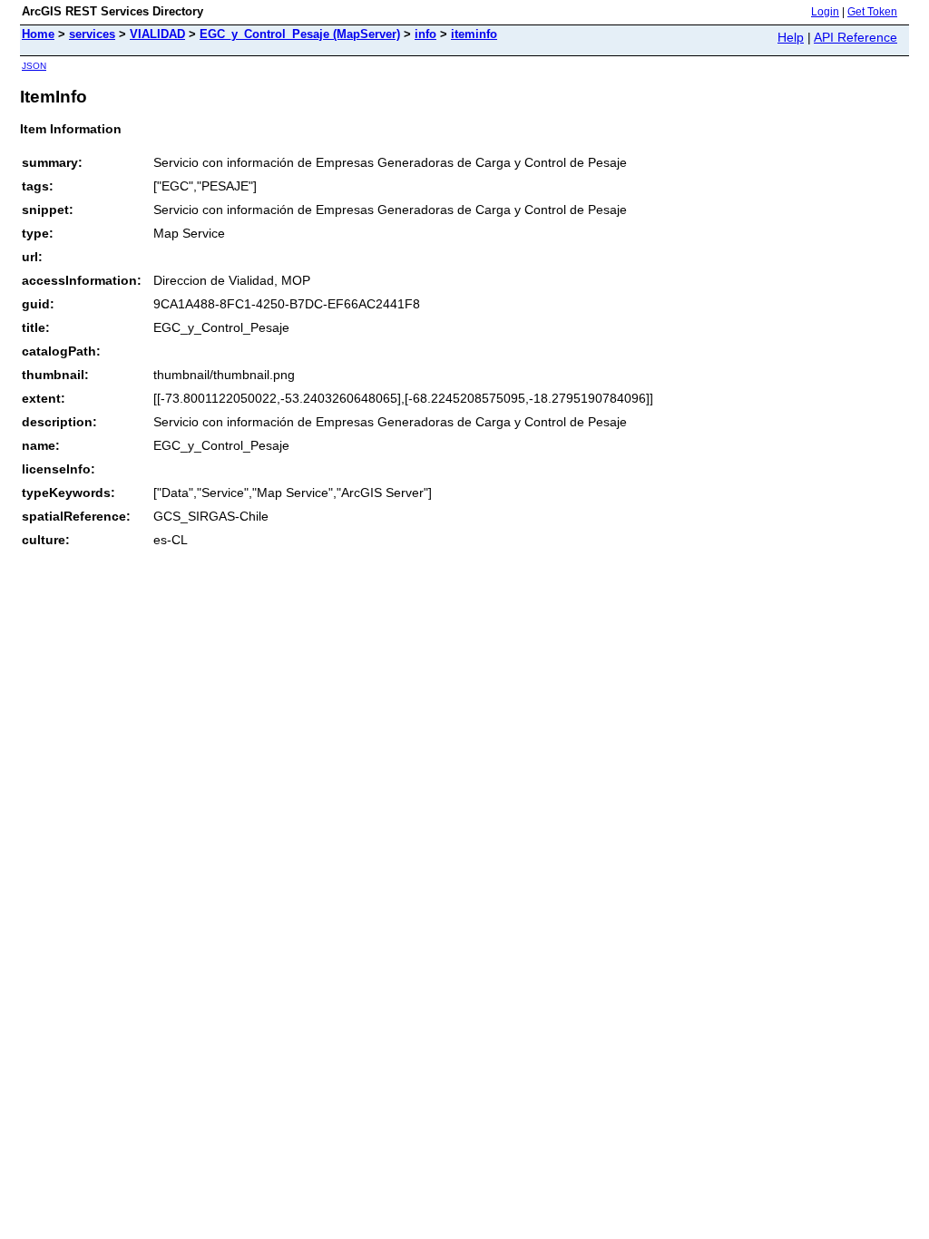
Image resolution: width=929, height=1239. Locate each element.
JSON (34, 66)
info (425, 34)
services (92, 34)
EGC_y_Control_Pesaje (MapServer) (300, 34)
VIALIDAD (157, 34)
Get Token (872, 11)
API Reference (855, 37)
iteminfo (474, 34)
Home (38, 34)
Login (825, 11)
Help (790, 37)
